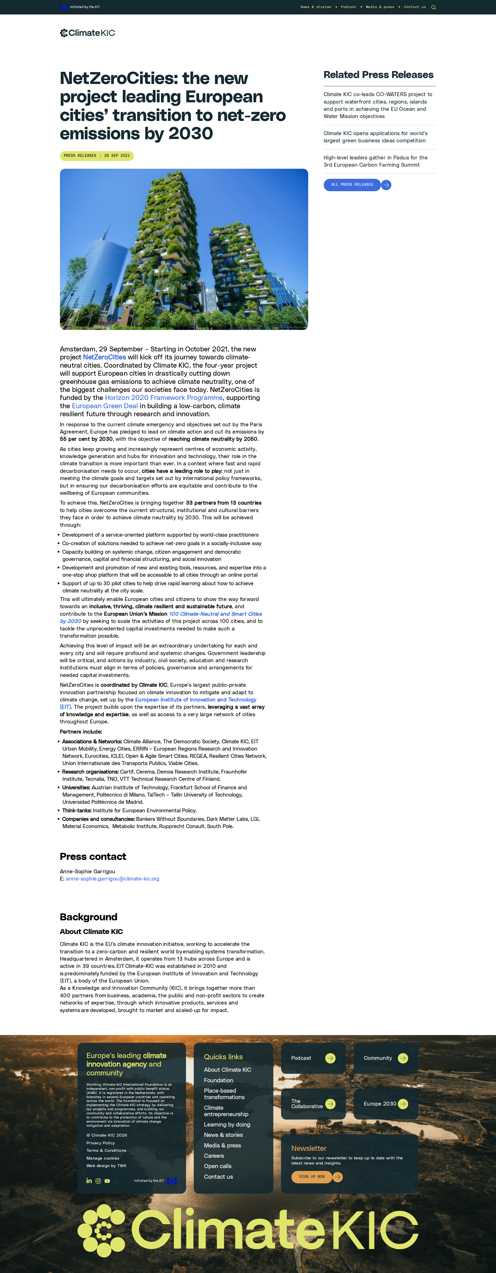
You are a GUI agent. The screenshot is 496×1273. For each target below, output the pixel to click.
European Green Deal (105, 406)
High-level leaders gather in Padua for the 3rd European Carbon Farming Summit (376, 161)
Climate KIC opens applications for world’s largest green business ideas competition (376, 137)
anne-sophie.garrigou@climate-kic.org (113, 879)
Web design (98, 1166)
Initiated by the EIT (149, 1181)
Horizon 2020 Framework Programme (164, 398)
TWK (122, 1166)
